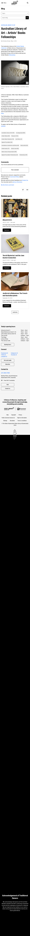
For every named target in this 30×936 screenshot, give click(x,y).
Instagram (13, 353)
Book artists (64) (24, 145)
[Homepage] (9, 408)
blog (2, 113)
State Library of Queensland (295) (9, 152)
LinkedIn (3, 356)
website (3, 126)
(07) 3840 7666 (5, 373)
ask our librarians (17, 182)
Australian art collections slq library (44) (10, 145)
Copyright (13, 415)
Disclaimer (12, 420)
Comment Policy (14, 177)
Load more (15, 312)
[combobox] (15, 13)
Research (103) (15, 136)
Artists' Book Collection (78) (8, 139)
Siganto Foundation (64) (7, 142)
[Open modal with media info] (27, 83)
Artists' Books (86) (6, 136)
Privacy (20, 415)
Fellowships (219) (23, 155)
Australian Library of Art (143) (8, 133)
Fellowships (12, 55)
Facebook (4, 353)
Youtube (13, 355)
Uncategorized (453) (20, 133)
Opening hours (7, 344)
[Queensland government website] (21, 408)
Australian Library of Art (8, 25)
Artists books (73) (5, 148)
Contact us (7, 388)
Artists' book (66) (15, 148)
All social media (7, 360)
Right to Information (22, 417)
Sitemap (5, 420)
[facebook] (23, 189)
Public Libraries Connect (7, 417)
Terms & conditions (22, 420)
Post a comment (15, 170)
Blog (3, 8)
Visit (8, 384)
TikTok (3, 355)
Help (7, 415)
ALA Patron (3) (19, 139)
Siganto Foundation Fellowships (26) (10, 155)
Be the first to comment (7, 185)
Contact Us (25, 180)
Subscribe (7, 364)
